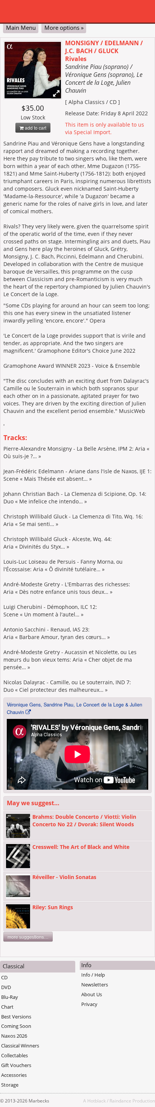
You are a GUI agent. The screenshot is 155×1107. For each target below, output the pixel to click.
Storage (9, 1084)
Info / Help (93, 974)
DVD (6, 987)
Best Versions (16, 1016)
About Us (91, 994)
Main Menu (21, 27)
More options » (64, 27)
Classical (13, 966)
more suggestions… (28, 936)
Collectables (14, 1055)
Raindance (120, 1101)
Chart (7, 1006)
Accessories (14, 1075)
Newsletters (94, 984)
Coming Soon (16, 1026)
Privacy (89, 1004)
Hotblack (96, 1101)
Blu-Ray (9, 997)
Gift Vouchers (16, 1065)
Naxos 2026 (14, 1035)
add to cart (35, 127)
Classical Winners (20, 1045)
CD (4, 977)
